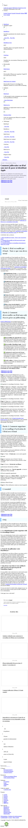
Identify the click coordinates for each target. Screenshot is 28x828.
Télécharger (15, 7)
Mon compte (16, 817)
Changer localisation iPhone (10, 776)
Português (18, 13)
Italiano (22, 13)
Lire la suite (5, 605)
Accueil (2, 163)
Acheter (11, 100)
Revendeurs (6, 781)
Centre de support (8, 7)
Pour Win (6, 38)
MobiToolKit (7, 813)
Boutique (4, 159)
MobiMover (6, 31)
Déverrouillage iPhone (11, 163)
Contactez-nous (7, 789)
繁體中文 (6, 803)
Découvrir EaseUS (8, 769)
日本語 (8, 15)
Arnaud (7, 198)
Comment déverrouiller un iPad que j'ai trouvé (16, 584)
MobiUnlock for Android (9, 81)
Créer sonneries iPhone (9, 777)
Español (13, 13)
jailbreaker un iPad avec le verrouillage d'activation (13, 221)
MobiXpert (6, 24)
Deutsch (9, 13)
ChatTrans (6, 55)
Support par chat (22, 7)
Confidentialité (4, 817)
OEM (5, 785)
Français (6, 796)
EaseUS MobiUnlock (6, 321)
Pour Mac (12, 38)
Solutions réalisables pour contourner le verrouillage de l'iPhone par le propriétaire (13, 636)
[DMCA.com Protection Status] (6, 826)
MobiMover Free (8, 42)
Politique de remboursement (15, 816)
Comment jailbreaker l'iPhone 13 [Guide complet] (13, 691)
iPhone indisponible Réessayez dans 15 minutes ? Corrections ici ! (12, 664)
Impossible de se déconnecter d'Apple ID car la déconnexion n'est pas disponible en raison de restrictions (14, 719)
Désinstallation (4, 816)
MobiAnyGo (7, 105)
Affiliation (6, 784)
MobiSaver (6, 808)
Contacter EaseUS (8, 772)
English (5, 13)
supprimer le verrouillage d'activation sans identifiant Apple (14, 231)
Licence (10, 817)
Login (5, 783)
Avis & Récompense (8, 771)
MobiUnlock (7, 69)
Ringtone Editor (7, 115)
